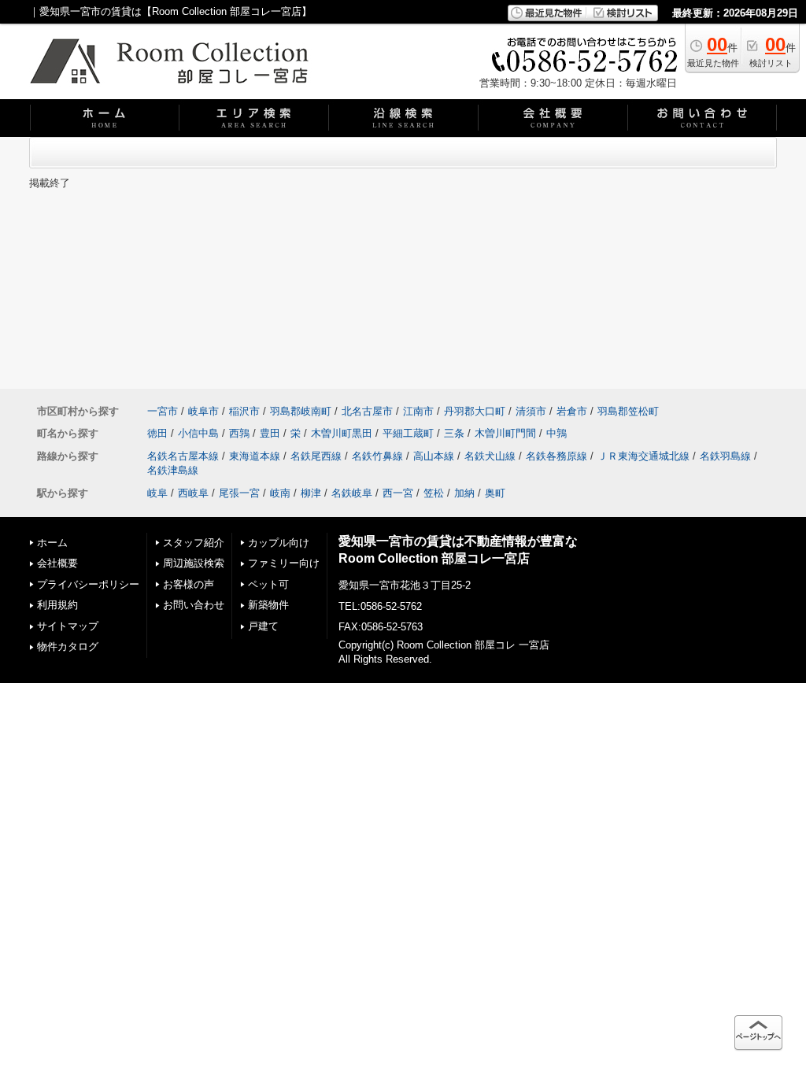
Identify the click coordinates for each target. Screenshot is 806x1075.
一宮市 (162, 411)
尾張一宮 (239, 493)
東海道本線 (254, 456)
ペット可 (268, 584)
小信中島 (198, 433)
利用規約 (57, 605)
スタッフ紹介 (193, 543)
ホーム (52, 543)
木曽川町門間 (505, 433)
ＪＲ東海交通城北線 (643, 456)
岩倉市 (571, 411)
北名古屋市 (367, 411)
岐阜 (157, 493)
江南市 (418, 411)
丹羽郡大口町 (474, 411)
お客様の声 (188, 584)
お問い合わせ (193, 605)
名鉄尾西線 (316, 456)
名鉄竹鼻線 (377, 456)
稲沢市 (244, 411)
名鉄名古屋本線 (183, 456)
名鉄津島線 (172, 470)
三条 (454, 433)
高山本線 (433, 456)
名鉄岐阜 (351, 493)
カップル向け (278, 543)
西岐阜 (193, 493)
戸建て (263, 626)
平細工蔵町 (408, 433)
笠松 (433, 493)
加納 (464, 493)
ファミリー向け (284, 563)
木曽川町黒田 (341, 433)
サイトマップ (67, 626)
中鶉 (556, 433)
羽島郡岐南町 (300, 411)
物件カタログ (67, 646)
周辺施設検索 (193, 563)
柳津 (311, 493)
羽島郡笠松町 (628, 411)
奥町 (495, 493)
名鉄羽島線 (725, 456)
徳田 (157, 433)
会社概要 (57, 563)
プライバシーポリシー (88, 584)
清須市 (531, 411)
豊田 (270, 433)
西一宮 (398, 493)
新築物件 (268, 605)
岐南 (280, 493)
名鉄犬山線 (490, 456)
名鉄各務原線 (556, 456)
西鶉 (239, 433)
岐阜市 (203, 411)
